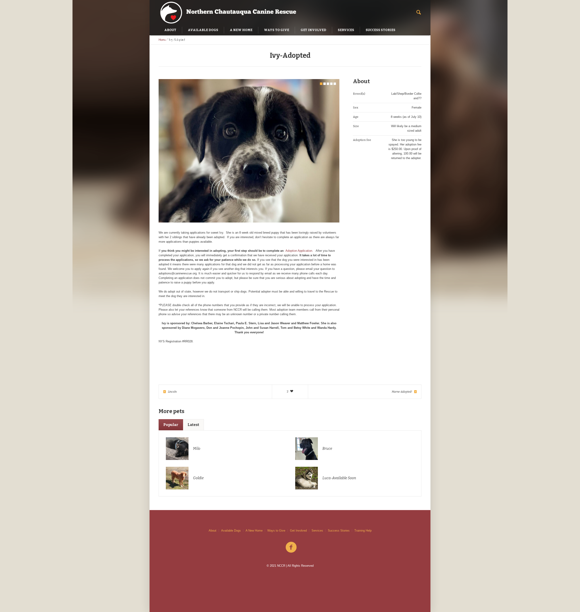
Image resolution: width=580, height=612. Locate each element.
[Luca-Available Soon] (306, 477)
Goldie (198, 478)
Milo (196, 448)
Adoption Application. (299, 250)
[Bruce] (306, 448)
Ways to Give (276, 530)
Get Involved (298, 530)
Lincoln (172, 391)
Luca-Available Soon (339, 478)
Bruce (327, 448)
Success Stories (339, 530)
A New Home (254, 530)
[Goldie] (177, 477)
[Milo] (177, 448)
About (212, 530)
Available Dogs (231, 530)
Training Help (363, 530)
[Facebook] (291, 547)
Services (317, 530)
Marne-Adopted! (402, 391)
